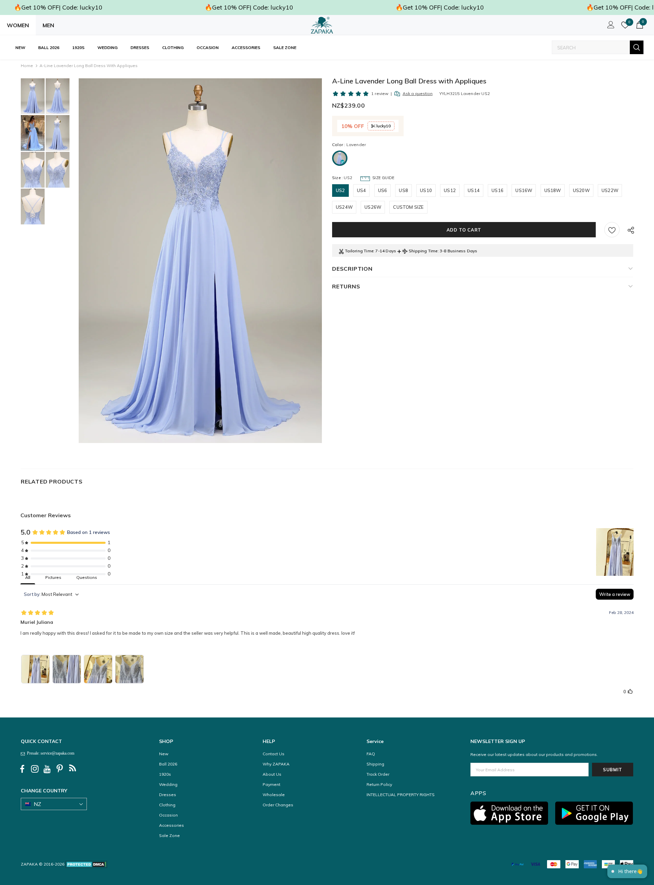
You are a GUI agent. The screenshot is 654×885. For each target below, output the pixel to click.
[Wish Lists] (612, 229)
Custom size (408, 207)
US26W (372, 207)
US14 (474, 190)
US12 (450, 190)
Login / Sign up (609, 26)
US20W (581, 190)
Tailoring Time (359, 250)
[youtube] (47, 769)
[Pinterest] (60, 769)
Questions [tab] (86, 577)
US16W (523, 190)
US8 (403, 190)
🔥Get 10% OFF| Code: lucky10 (58, 7)
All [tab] (27, 577)
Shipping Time (423, 250)
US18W (552, 190)
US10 (426, 190)
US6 (382, 190)
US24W (344, 207)
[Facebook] (22, 769)
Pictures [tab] (53, 577)
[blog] (72, 769)
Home (27, 65)
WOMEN (18, 25)
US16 (497, 190)
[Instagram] (35, 769)
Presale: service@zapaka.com (49, 753)
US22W (610, 190)
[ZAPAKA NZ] (321, 25)
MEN (48, 25)
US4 (361, 190)
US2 (340, 190)
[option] (200, 260)
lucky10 (383, 125)
